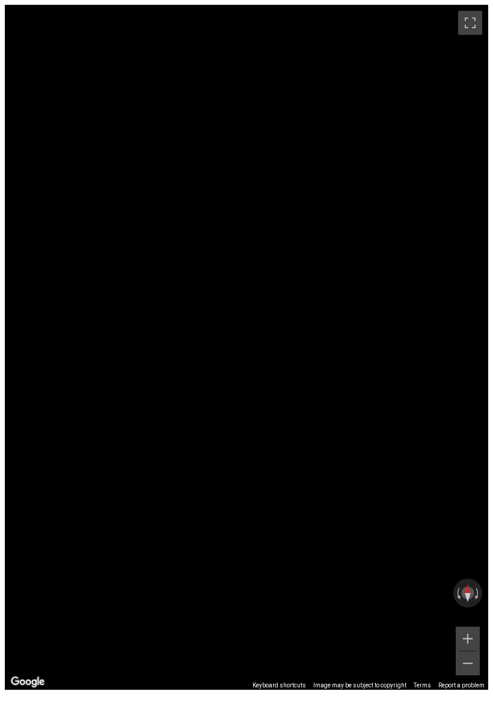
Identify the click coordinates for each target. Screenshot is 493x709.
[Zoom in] (468, 639)
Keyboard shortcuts (279, 685)
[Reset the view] (468, 593)
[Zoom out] (468, 663)
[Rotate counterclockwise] (457, 593)
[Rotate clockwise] (478, 593)
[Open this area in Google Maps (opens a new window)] (27, 682)
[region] (246, 347)
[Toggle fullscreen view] (470, 23)
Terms (422, 685)
